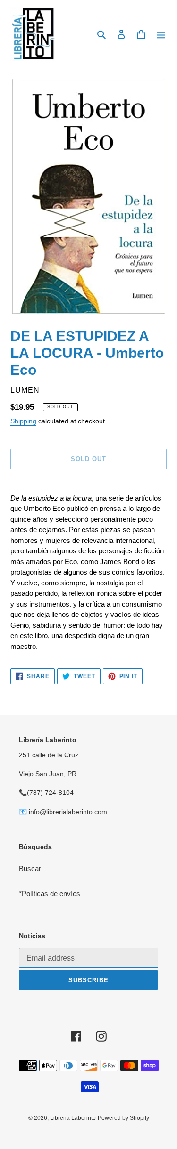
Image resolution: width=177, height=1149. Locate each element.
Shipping (23, 421)
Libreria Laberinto (73, 1118)
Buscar (30, 869)
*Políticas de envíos (49, 894)
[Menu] (161, 34)
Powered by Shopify (123, 1118)
